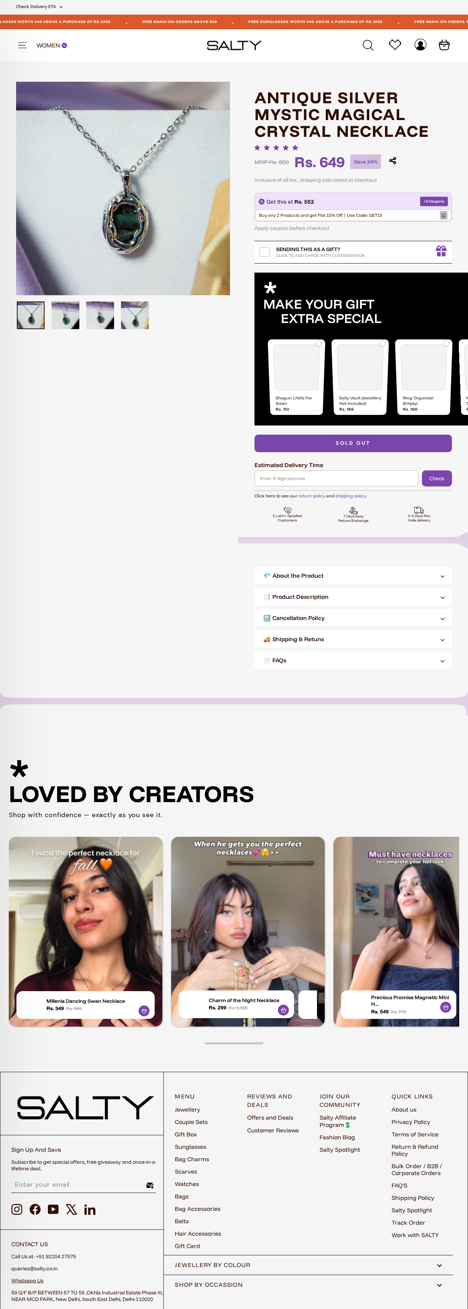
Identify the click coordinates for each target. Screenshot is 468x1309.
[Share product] (392, 160)
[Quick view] (144, 1010)
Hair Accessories (198, 1233)
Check (437, 478)
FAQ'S (399, 1185)
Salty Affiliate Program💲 (338, 1121)
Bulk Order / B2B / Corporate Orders (417, 1169)
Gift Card (187, 1246)
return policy (311, 495)
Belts (182, 1221)
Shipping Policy (413, 1197)
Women (49, 45)
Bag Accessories (197, 1208)
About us (404, 1109)
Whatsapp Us (27, 1280)
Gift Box (186, 1134)
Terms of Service (415, 1134)
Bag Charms (192, 1159)
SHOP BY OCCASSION (209, 1284)
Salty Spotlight (340, 1149)
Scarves (186, 1171)
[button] (278, 147)
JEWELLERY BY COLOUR (212, 1264)
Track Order (408, 1222)
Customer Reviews (273, 1130)
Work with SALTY (415, 1235)
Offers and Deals (270, 1117)
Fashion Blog (337, 1137)
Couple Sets (191, 1121)
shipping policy (350, 495)
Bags (182, 1196)
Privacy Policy (411, 1121)
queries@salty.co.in (34, 1268)
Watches (187, 1183)
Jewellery (187, 1109)
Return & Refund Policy (415, 1150)
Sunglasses (190, 1146)
